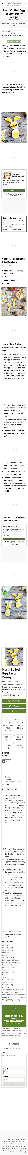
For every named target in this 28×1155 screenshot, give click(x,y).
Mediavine (21, 1151)
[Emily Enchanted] (14, 3)
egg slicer (7, 416)
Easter (14, 30)
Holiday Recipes (8, 30)
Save (15, 711)
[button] (3, 695)
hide (20, 218)
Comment (5, 1052)
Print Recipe (15, 701)
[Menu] (2, 3)
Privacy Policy (6, 37)
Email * (6, 1076)
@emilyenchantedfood (13, 1021)
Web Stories (20, 1149)
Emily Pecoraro (15, 19)
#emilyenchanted (15, 1023)
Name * (6, 1069)
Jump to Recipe (15, 41)
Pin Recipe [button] (15, 706)
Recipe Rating (6, 1048)
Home (2, 30)
